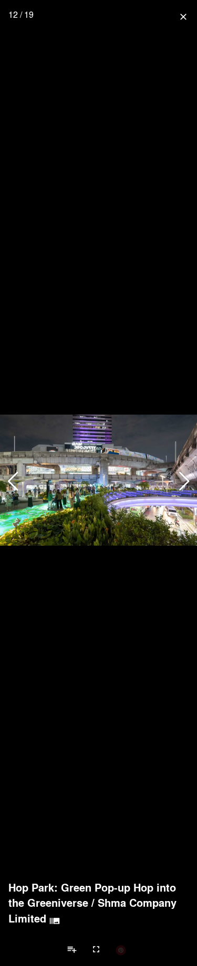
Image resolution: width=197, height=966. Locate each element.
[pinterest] (121, 949)
